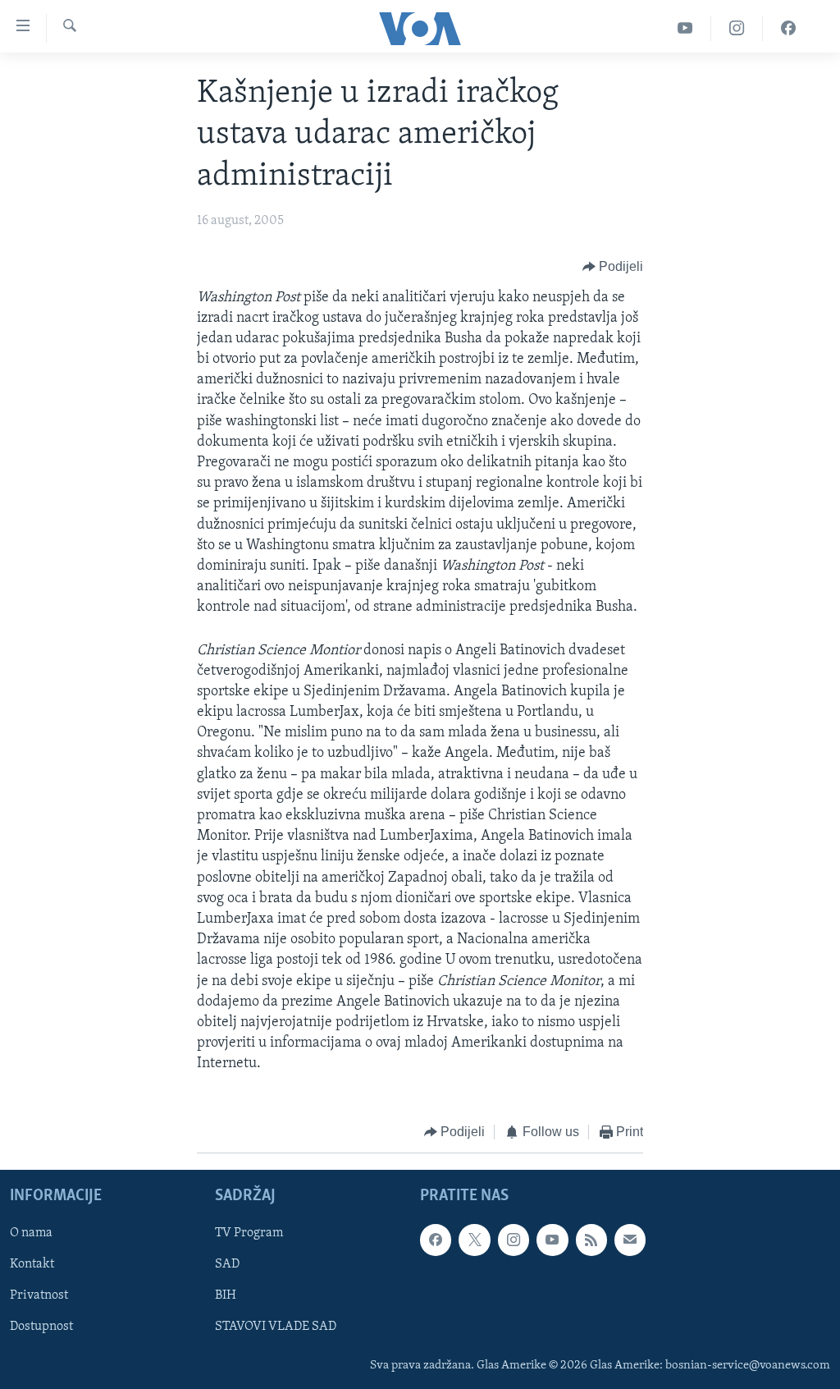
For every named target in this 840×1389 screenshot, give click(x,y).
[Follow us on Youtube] (552, 1239)
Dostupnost (41, 1326)
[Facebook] (788, 28)
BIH (225, 1295)
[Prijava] (630, 1239)
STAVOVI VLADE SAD (275, 1326)
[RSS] (591, 1239)
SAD (227, 1264)
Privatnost (39, 1295)
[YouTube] (685, 28)
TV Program (249, 1233)
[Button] (613, 267)
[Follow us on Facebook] (435, 1239)
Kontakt (32, 1264)
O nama (31, 1233)
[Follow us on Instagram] (513, 1239)
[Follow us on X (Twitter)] (474, 1239)
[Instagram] (737, 28)
